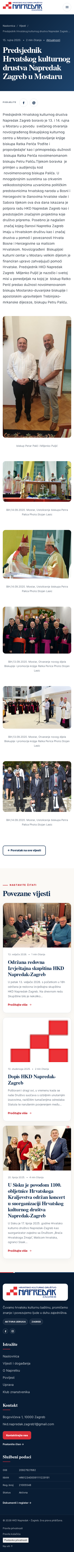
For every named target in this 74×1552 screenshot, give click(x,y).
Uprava (8, 1385)
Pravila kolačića (12, 1533)
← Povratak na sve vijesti (24, 850)
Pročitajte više (17, 1004)
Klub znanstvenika (16, 1392)
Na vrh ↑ (8, 1546)
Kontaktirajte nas (17, 1435)
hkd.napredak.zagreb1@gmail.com (28, 1424)
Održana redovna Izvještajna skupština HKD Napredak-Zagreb (36, 968)
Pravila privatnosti (13, 1528)
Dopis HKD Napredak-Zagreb (32, 1079)
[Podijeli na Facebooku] (23, 103)
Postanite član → (13, 1444)
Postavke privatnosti (15, 1540)
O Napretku (11, 1370)
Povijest (9, 1377)
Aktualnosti (53, 40)
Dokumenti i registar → (17, 1502)
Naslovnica (9, 25)
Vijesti (22, 25)
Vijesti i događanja (16, 1363)
